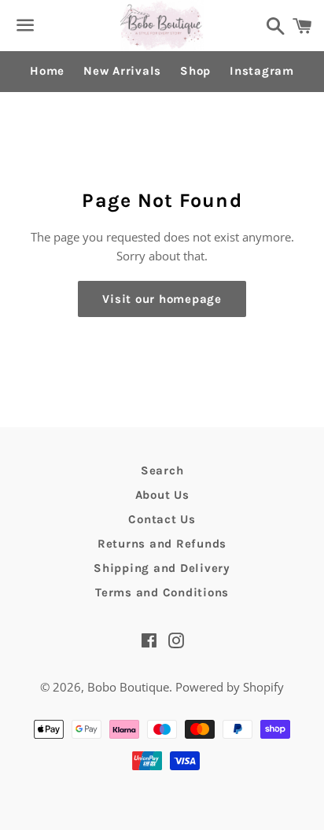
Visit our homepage (162, 299)
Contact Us (162, 519)
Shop (195, 71)
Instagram (262, 71)
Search (162, 470)
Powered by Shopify (229, 687)
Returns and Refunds (162, 544)
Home (47, 71)
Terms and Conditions (162, 592)
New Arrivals (122, 71)
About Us (162, 495)
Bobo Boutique (128, 687)
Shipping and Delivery (162, 568)
